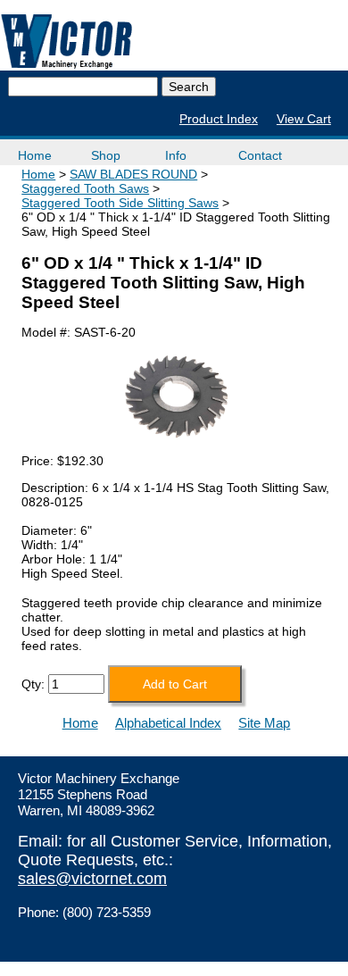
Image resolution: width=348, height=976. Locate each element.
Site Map (264, 722)
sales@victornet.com (92, 879)
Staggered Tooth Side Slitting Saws (120, 203)
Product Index (218, 119)
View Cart (304, 119)
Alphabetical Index (168, 722)
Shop (105, 155)
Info (175, 155)
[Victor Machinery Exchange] (67, 42)
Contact (260, 155)
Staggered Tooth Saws (85, 188)
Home (35, 155)
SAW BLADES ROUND (133, 174)
